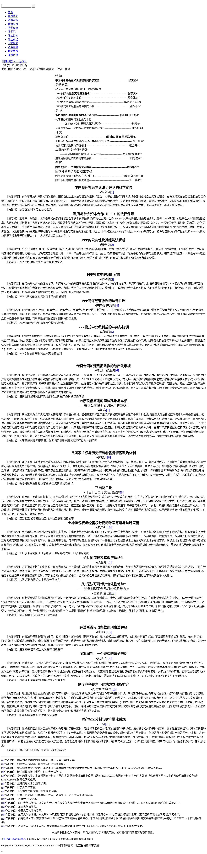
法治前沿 (13, 39)
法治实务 (13, 47)
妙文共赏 (13, 51)
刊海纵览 (13, 24)
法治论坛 (13, 20)
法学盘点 (13, 28)
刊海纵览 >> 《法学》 (14, 61)
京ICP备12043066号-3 (13, 839)
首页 (10, 12)
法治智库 (13, 35)
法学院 (12, 31)
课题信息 (13, 55)
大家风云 (13, 43)
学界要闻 (13, 16)
